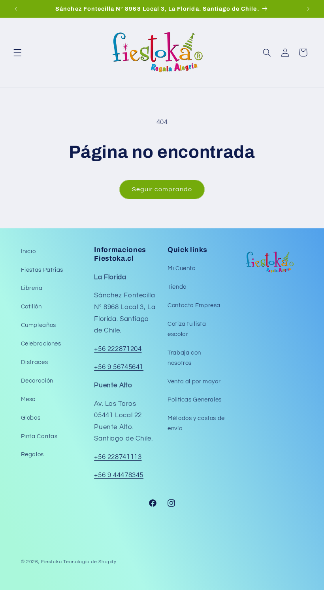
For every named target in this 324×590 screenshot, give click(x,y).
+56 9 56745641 (118, 367)
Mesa (28, 399)
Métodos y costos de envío (196, 423)
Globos (31, 418)
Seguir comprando (162, 189)
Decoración (37, 381)
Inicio (28, 251)
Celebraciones (41, 344)
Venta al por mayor (194, 382)
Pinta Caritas (39, 436)
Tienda (177, 287)
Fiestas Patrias (42, 270)
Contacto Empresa (194, 305)
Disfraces (34, 362)
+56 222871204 (117, 349)
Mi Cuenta (182, 268)
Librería (32, 288)
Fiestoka (51, 562)
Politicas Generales (195, 400)
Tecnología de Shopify (89, 562)
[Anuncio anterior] (15, 8)
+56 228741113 (117, 457)
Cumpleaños (38, 325)
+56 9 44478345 (118, 475)
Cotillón (31, 307)
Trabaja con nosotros (184, 358)
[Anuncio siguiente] (308, 8)
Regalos (32, 454)
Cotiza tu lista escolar (187, 329)
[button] (17, 52)
